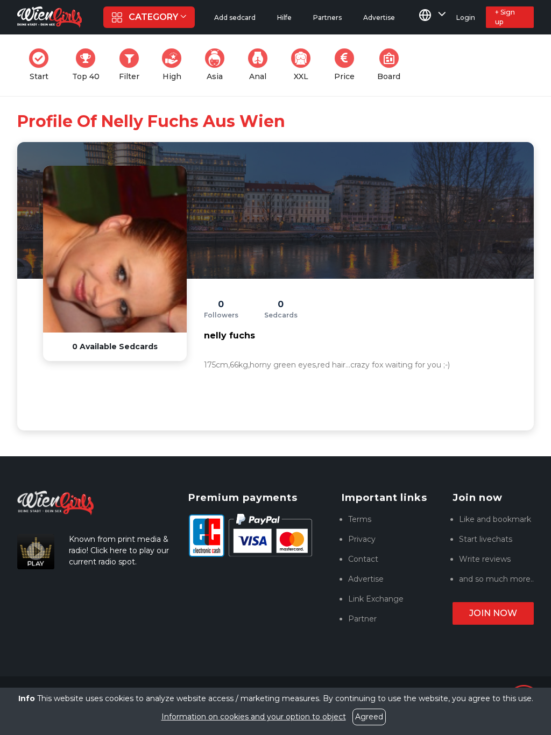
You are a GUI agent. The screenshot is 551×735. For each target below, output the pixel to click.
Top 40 (89, 64)
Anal (261, 64)
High (175, 64)
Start (42, 64)
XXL (304, 64)
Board (392, 64)
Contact (363, 559)
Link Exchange (376, 599)
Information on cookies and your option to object (253, 717)
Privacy (362, 539)
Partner (362, 619)
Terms (359, 519)
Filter (132, 64)
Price (347, 64)
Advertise (366, 579)
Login (465, 17)
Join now (493, 613)
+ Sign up (505, 17)
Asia (219, 64)
